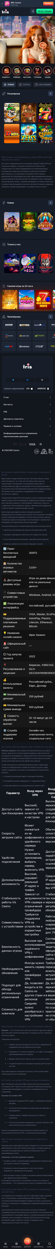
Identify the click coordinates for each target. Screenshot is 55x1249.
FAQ (5, 412)
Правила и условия (12, 426)
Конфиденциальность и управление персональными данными (20, 434)
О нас (6, 397)
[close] (2, 3)
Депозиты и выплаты (14, 419)
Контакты (8, 404)
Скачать (48, 4)
